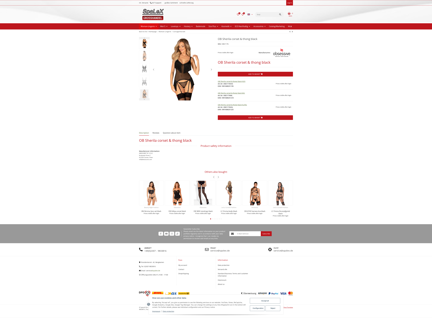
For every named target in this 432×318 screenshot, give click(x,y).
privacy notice (188, 236)
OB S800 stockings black (203, 211)
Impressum (156, 311)
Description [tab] (144, 133)
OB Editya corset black (177, 211)
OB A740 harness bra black (254, 211)
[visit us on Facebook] (161, 234)
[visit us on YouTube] (166, 234)
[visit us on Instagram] (172, 234)
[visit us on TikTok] (177, 234)
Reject (273, 308)
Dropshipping (183, 273)
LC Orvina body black (229, 211)
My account (182, 265)
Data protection (168, 311)
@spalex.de (155, 271)
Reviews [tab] (156, 133)
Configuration (258, 308)
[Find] (281, 14)
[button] (238, 14)
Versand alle (222, 269)
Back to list (143, 31)
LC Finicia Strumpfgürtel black (280, 212)
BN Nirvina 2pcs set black (151, 211)
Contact (181, 269)
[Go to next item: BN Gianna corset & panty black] (290, 32)
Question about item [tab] (171, 133)
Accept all (265, 301)
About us (221, 284)
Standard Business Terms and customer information (233, 274)
